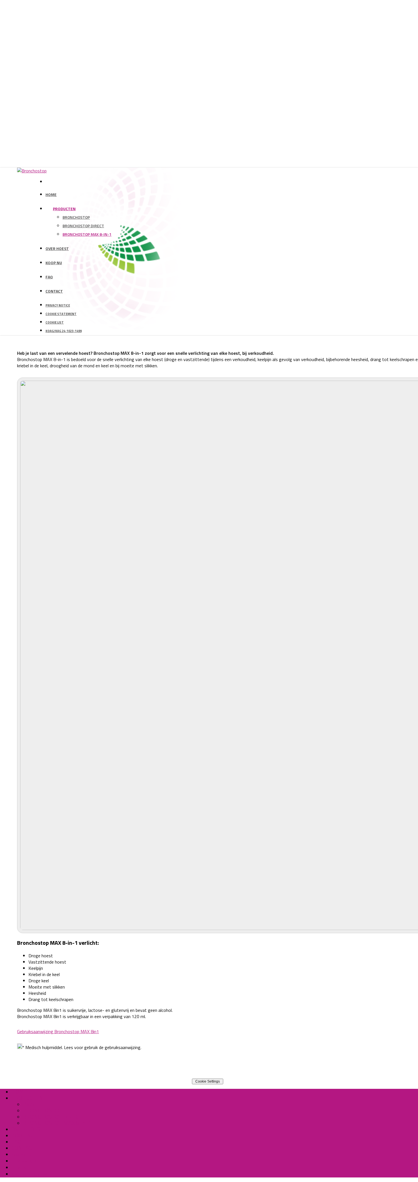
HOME (19, 1091)
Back (29, 1104)
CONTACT (23, 1147)
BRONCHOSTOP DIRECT (52, 1116)
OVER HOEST (27, 1129)
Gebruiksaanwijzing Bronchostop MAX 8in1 (58, 1031)
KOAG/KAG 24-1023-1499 (29, 1174)
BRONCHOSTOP (42, 1110)
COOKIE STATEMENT (24, 1161)
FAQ (16, 1141)
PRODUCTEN (27, 1097)
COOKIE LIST (19, 1168)
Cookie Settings (207, 1081)
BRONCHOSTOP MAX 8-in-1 (57, 1122)
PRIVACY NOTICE (22, 1155)
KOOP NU (22, 1135)
